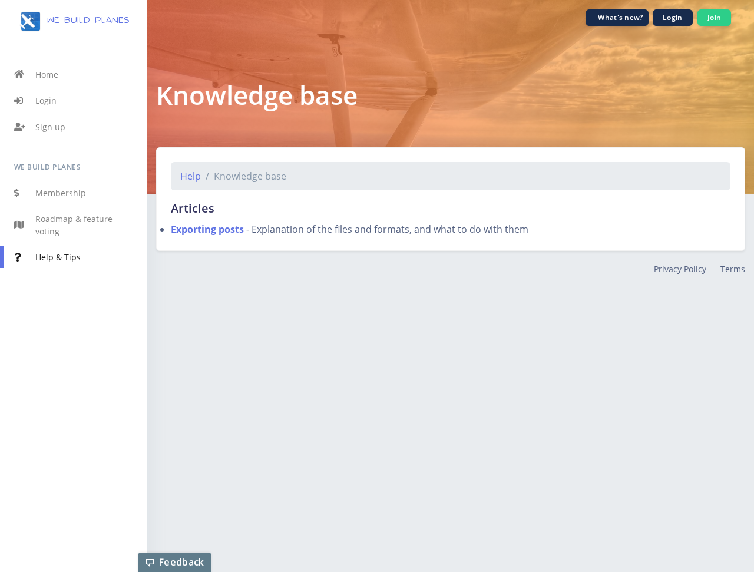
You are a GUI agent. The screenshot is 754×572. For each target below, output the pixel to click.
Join (714, 17)
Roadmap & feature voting (74, 225)
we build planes (85, 20)
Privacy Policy (680, 269)
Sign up (50, 127)
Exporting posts (207, 229)
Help (190, 176)
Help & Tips (58, 257)
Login (46, 100)
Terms (732, 269)
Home (46, 74)
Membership (60, 193)
